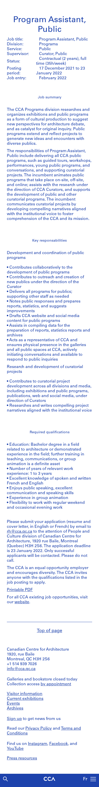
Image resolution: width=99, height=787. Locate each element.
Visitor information (24, 694)
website (21, 602)
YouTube (15, 749)
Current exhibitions (25, 699)
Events (13, 704)
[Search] (5, 779)
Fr (85, 779)
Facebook (58, 744)
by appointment (56, 684)
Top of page (49, 631)
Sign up (14, 719)
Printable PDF (20, 590)
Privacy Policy (38, 729)
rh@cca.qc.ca (19, 532)
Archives (15, 708)
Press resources (22, 758)
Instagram (37, 744)
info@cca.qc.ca (21, 669)
